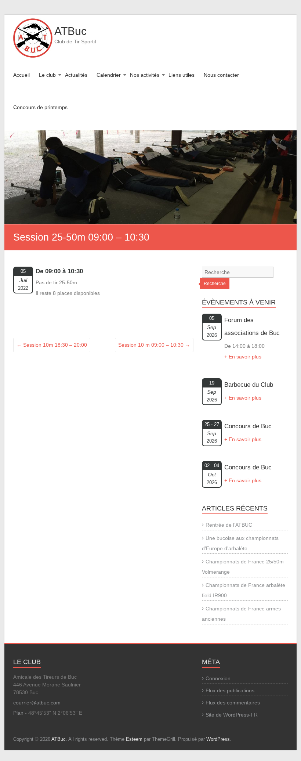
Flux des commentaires (233, 703)
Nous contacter (221, 75)
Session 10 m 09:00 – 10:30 (154, 345)
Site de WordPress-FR (232, 715)
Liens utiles (181, 75)
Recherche (215, 283)
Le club (47, 75)
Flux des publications (230, 690)
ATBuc (70, 31)
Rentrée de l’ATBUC (229, 525)
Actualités (76, 75)
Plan (18, 713)
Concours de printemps (40, 107)
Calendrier (109, 75)
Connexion (218, 678)
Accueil (21, 75)
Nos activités (144, 75)
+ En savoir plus (242, 357)
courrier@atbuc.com (37, 703)
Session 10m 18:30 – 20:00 (52, 345)
